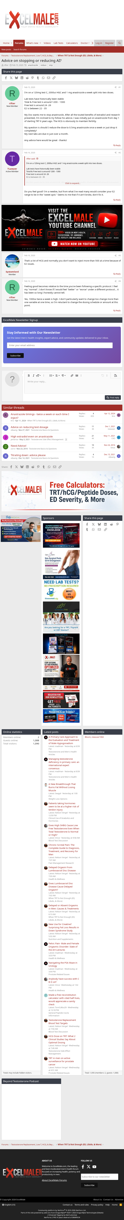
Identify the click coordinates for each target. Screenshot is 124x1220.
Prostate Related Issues (59, 974)
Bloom (88, 737)
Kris (12, 420)
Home (6, 42)
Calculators (72, 42)
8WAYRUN (76, 1217)
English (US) (9, 1204)
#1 (120, 87)
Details (100, 1213)
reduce (43, 65)
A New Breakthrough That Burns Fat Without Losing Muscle (62, 787)
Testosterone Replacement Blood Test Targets (62, 1021)
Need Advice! (18, 445)
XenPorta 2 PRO (50, 1217)
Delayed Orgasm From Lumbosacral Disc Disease (62, 869)
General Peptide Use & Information (59, 1014)
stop (51, 65)
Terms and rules (82, 1204)
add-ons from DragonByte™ (55, 1213)
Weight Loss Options (58, 798)
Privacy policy (97, 1204)
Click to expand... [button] (72, 183)
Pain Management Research (61, 863)
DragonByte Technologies (86, 1213)
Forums (19, 42)
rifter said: (30, 158)
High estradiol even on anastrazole (32, 436)
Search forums (19, 49)
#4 (120, 281)
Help (107, 1204)
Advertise (119, 1199)
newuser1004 (98, 737)
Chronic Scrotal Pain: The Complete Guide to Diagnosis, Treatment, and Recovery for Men (64, 849)
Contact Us (108, 1199)
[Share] (115, 87)
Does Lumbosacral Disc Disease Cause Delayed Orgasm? (61, 886)
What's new (32, 42)
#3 (120, 255)
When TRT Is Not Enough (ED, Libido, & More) (46, 420)
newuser (111, 429)
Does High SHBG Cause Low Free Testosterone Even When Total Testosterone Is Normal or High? (64, 830)
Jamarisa (14, 439)
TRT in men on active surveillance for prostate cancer (61, 1061)
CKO (113, 438)
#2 (120, 152)
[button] (11, 43)
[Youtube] (94, 1167)
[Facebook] (83, 1167)
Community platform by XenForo (62, 1210)
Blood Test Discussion (58, 840)
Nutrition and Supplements (61, 939)
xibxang (14, 430)
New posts (6, 49)
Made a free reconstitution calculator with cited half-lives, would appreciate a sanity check (64, 999)
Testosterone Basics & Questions (45, 430)
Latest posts (51, 732)
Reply (118, 145)
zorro (13, 448)
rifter (6, 65)
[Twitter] (88, 1167)
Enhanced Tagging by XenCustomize (63, 1215)
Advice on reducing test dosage (29, 427)
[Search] (119, 43)
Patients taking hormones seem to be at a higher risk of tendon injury (64, 806)
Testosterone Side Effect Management (47, 439)
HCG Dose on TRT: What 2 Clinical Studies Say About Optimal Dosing (62, 1039)
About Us (97, 1199)
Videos (47, 42)
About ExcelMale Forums (54, 1180)
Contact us (67, 1204)
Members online (94, 732)
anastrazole (33, 65)
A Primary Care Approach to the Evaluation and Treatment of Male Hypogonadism (64, 740)
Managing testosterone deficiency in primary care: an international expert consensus (64, 763)
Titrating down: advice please (28, 455)
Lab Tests (58, 42)
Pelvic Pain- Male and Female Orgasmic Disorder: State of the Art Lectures (64, 946)
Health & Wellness (57, 879)
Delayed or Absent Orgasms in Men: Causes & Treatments (64, 907)
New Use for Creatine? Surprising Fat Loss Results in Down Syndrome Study (64, 927)
